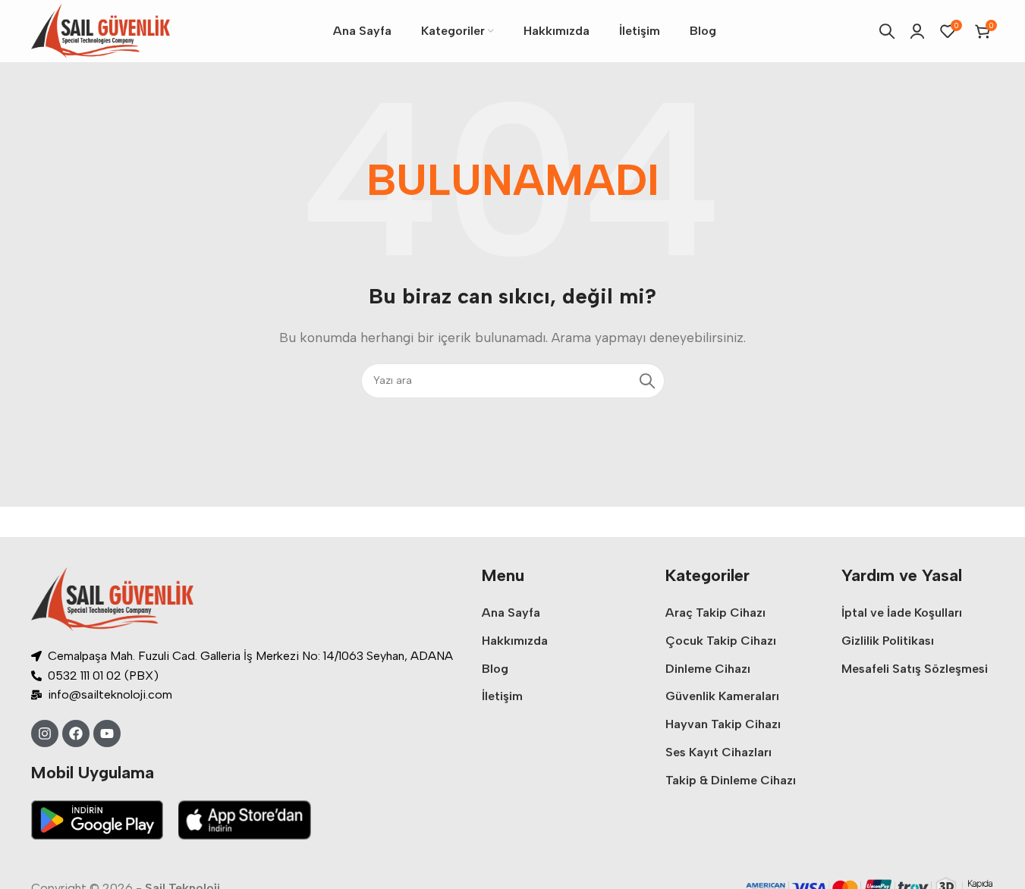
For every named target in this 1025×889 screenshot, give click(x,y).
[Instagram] (44, 733)
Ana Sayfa (511, 612)
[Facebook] (76, 733)
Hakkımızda (515, 640)
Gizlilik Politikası (887, 640)
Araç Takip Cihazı (715, 612)
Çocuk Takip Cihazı (720, 640)
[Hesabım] (917, 31)
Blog (495, 668)
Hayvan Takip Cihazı (723, 724)
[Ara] (887, 31)
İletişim (502, 696)
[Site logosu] (100, 30)
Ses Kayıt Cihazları (718, 752)
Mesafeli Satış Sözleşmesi (914, 668)
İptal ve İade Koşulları (901, 612)
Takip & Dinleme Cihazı (730, 780)
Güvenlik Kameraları (722, 696)
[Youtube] (107, 733)
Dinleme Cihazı (707, 668)
